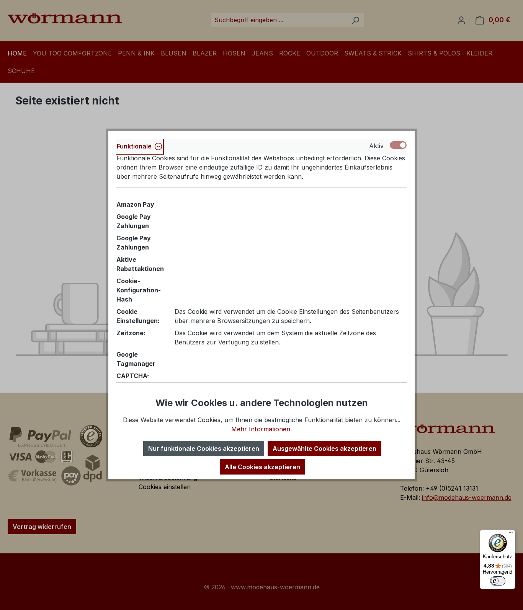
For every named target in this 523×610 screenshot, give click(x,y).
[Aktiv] (398, 145)
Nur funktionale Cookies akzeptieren (203, 448)
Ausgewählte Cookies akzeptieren (324, 448)
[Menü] (510, 534)
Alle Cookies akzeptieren (262, 467)
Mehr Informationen (260, 429)
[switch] (497, 581)
